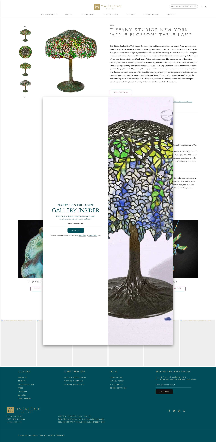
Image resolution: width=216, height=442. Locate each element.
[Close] (169, 101)
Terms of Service (92, 235)
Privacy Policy (82, 235)
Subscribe (75, 230)
